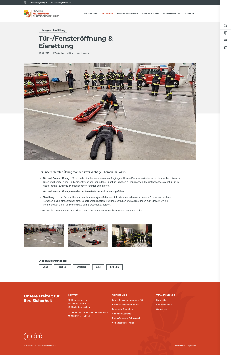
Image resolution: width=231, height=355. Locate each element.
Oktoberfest (161, 309)
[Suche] (225, 25)
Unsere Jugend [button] (150, 13)
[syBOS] (225, 40)
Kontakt (189, 13)
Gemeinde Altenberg (121, 313)
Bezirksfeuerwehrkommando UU (127, 304)
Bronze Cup (161, 300)
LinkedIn (114, 267)
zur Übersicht (83, 53)
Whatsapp (81, 267)
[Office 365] (225, 47)
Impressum (191, 345)
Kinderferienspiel (164, 304)
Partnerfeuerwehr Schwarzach (126, 318)
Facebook (62, 267)
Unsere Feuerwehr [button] (127, 13)
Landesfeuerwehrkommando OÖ (127, 300)
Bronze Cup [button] (90, 13)
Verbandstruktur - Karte (123, 323)
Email (45, 267)
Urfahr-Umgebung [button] (37, 2)
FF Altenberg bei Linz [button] (60, 2)
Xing (98, 267)
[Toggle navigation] (225, 13)
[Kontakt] (225, 33)
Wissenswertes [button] (171, 13)
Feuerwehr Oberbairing (122, 309)
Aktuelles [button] (107, 13)
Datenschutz (179, 345)
